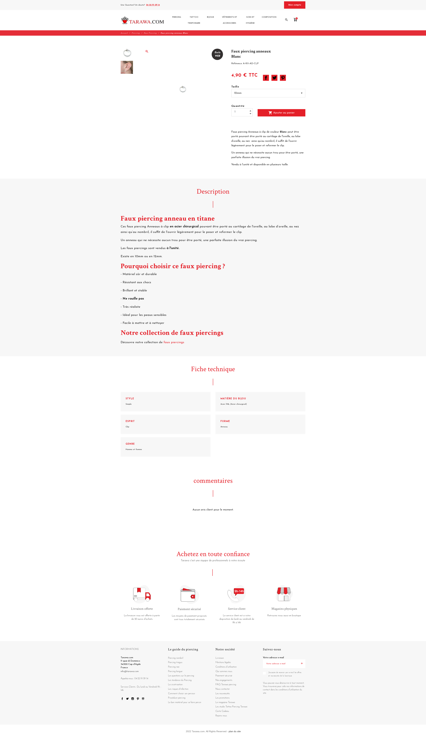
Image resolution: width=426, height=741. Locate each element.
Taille (235, 86)
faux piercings (174, 342)
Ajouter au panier (281, 113)
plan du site (235, 731)
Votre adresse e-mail (273, 657)
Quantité (238, 106)
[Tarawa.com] (142, 20)
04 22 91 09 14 (153, 5)
